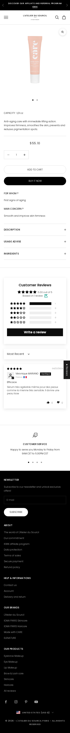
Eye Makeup (11, 661)
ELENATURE (10, 638)
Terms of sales (12, 555)
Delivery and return (15, 596)
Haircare (8, 685)
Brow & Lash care (14, 673)
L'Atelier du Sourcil (14, 614)
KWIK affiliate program (17, 544)
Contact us (10, 585)
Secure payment (13, 561)
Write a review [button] (35, 332)
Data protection (13, 549)
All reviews (10, 690)
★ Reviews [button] (67, 369)
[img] (14, 368)
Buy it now (35, 181)
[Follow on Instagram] (16, 702)
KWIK (35, 6)
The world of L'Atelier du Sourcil (21, 532)
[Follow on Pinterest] (26, 702)
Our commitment (14, 538)
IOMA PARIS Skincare (15, 620)
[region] (35, 444)
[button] (18, 303)
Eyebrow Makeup (14, 656)
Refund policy (12, 567)
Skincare (9, 679)
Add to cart (35, 169)
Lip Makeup (10, 667)
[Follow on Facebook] (6, 702)
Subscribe (16, 512)
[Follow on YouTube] (36, 702)
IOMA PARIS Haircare (15, 626)
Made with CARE (13, 632)
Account (9, 591)
